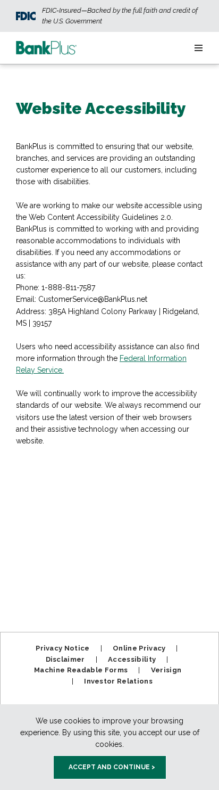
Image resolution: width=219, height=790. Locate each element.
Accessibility (132, 659)
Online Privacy (139, 648)
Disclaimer (65, 659)
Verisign (166, 670)
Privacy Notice (63, 648)
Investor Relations (118, 681)
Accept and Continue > (112, 767)
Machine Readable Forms (81, 670)
